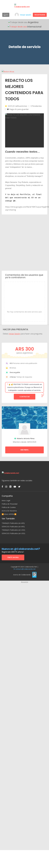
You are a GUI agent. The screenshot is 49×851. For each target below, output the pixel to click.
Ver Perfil (24, 450)
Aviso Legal (6, 500)
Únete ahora (13, 557)
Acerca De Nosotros (9, 511)
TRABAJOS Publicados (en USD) (13, 530)
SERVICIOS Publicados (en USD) (13, 533)
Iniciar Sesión (14, 333)
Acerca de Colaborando (22, 575)
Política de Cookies (9, 507)
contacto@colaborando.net (25, 569)
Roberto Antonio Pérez (25, 438)
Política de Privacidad (9, 504)
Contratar (24, 397)
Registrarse (40, 15)
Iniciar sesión (25, 15)
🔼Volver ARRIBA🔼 (9, 514)
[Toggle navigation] (5, 15)
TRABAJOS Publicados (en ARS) (13, 523)
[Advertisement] (24, 242)
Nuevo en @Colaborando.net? (21, 549)
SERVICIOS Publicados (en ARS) (13, 527)
